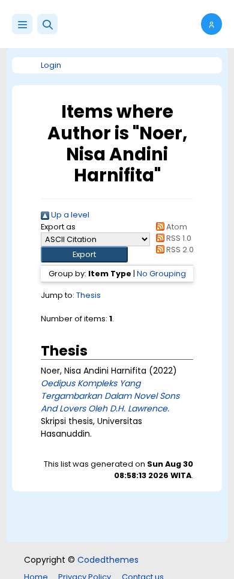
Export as (58, 227)
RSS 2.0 (179, 249)
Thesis (88, 295)
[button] (47, 24)
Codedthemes (108, 560)
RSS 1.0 (177, 238)
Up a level (69, 215)
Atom (175, 227)
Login (51, 65)
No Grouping (161, 273)
